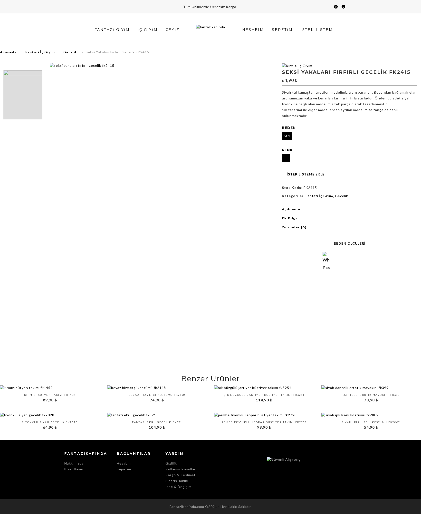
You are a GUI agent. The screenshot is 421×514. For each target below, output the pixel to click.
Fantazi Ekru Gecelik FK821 (157, 422)
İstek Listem (341, 7)
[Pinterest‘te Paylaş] (363, 261)
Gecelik (70, 52)
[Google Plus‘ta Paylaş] (354, 261)
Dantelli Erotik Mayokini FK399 (371, 395)
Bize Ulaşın (73, 469)
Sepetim (333, 7)
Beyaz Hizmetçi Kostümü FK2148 (156, 395)
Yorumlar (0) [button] (294, 227)
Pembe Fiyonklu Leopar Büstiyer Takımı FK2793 (263, 422)
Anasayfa (8, 52)
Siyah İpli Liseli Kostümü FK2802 (371, 422)
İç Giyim (148, 30)
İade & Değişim (178, 487)
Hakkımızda (74, 463)
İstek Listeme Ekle (306, 174)
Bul (327, 7)
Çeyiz (173, 30)
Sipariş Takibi (176, 481)
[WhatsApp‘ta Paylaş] (326, 256)
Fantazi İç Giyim (40, 52)
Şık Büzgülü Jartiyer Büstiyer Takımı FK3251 (264, 395)
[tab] (349, 209)
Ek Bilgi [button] (289, 218)
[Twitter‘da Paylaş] (345, 261)
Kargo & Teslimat (180, 475)
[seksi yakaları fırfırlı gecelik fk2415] (22, 94)
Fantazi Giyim (112, 30)
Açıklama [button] (291, 209)
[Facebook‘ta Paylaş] (336, 261)
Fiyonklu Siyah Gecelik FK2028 (50, 422)
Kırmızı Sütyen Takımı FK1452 (50, 395)
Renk (287, 150)
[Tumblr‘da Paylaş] (373, 261)
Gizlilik (171, 463)
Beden (289, 127)
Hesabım (349, 7)
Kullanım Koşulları (181, 469)
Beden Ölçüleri (349, 243)
